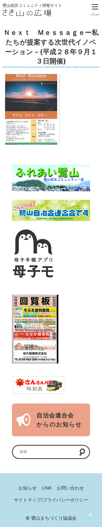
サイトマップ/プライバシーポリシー (51, 500)
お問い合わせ (70, 488)
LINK (47, 488)
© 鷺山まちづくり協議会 (51, 518)
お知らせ (27, 488)
